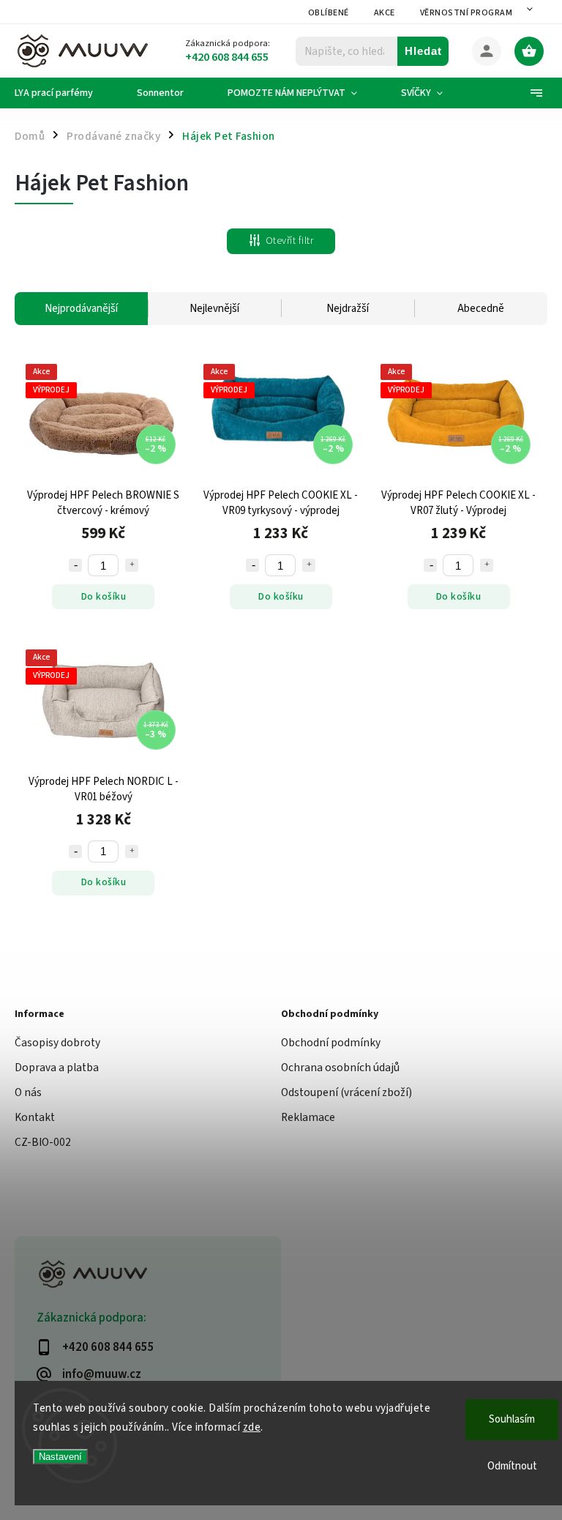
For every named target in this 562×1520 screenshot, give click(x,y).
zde (252, 1427)
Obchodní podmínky (331, 1043)
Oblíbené (328, 13)
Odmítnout (512, 1466)
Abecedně (480, 308)
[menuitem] (65, 93)
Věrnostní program (466, 13)
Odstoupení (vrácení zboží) (346, 1092)
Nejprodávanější (81, 308)
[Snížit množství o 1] (75, 565)
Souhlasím (512, 1419)
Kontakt (35, 1117)
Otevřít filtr (290, 241)
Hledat (423, 51)
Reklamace (308, 1117)
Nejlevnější (214, 308)
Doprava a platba (57, 1067)
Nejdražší (347, 308)
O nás (28, 1092)
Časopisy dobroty (57, 1043)
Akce (384, 13)
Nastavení (60, 1456)
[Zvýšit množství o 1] (131, 565)
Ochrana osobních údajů (340, 1067)
